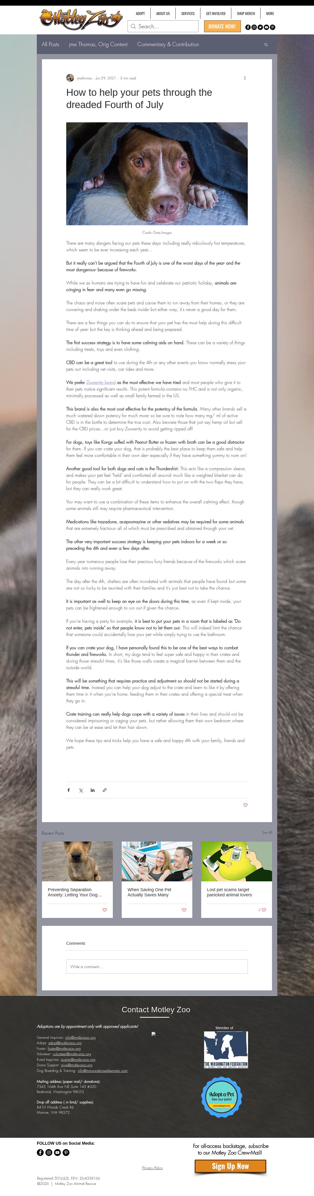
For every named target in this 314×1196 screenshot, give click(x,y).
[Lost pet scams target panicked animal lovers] (236, 861)
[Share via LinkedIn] (92, 790)
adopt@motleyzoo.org (65, 1043)
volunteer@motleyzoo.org (72, 1054)
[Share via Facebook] (68, 790)
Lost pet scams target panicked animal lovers (229, 892)
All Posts (50, 44)
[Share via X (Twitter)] (80, 790)
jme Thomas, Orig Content (98, 44)
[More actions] (245, 78)
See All (267, 832)
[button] (269, 13)
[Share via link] (104, 790)
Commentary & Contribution (168, 44)
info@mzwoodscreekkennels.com (103, 1070)
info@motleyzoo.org (80, 1037)
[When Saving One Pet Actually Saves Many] (157, 861)
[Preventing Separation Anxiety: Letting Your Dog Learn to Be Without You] (77, 861)
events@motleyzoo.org (78, 1059)
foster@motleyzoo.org (64, 1048)
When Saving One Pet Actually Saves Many (149, 892)
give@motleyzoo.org (76, 1065)
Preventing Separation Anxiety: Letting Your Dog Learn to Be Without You (72, 892)
